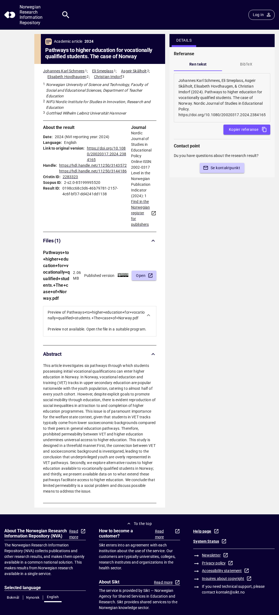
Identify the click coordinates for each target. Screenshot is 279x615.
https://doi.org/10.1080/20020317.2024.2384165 (106, 154)
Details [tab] (184, 40)
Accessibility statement (222, 570)
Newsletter (211, 555)
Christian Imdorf (108, 77)
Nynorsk (33, 597)
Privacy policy (214, 563)
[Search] (66, 15)
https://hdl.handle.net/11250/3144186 (93, 171)
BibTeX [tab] (246, 64)
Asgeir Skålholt (134, 71)
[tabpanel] (222, 97)
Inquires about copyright (223, 578)
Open (140, 275)
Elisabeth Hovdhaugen (66, 77)
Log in (258, 15)
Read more (73, 534)
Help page (202, 531)
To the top (143, 523)
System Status (206, 541)
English (53, 597)
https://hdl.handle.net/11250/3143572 (93, 165)
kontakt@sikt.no (230, 592)
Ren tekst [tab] (198, 64)
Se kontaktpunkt (225, 168)
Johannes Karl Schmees (63, 71)
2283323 (70, 177)
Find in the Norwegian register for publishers (140, 213)
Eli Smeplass (103, 71)
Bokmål (13, 597)
